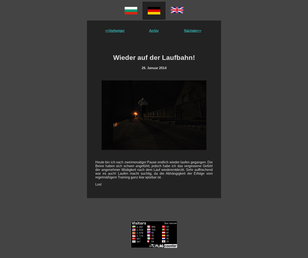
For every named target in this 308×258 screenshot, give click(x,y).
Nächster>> (192, 30)
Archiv (154, 30)
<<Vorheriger (114, 30)
